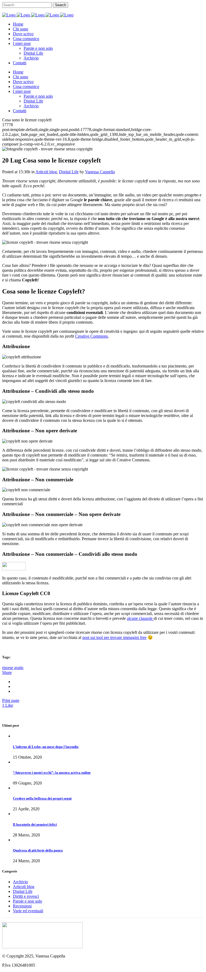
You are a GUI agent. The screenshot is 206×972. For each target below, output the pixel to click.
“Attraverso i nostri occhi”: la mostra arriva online (52, 772)
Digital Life (69, 171)
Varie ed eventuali (28, 911)
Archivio (20, 881)
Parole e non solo (27, 901)
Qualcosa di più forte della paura (38, 850)
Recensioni (22, 906)
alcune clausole (140, 618)
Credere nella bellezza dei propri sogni (42, 798)
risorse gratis (12, 667)
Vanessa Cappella (100, 171)
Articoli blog (46, 171)
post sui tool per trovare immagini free (114, 637)
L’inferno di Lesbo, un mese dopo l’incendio (46, 747)
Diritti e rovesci (26, 896)
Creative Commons (91, 336)
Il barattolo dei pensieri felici (35, 824)
